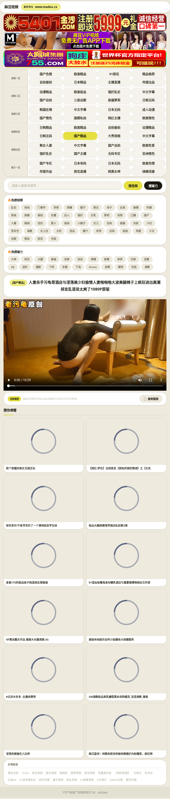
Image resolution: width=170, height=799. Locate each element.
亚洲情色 (148, 153)
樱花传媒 (131, 780)
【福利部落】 (122, 773)
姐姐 (125, 231)
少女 (152, 231)
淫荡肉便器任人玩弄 (18, 754)
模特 (120, 267)
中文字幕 (148, 92)
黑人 (53, 223)
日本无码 (114, 109)
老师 (98, 231)
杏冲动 (149, 773)
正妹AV (12, 780)
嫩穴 (85, 231)
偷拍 (40, 215)
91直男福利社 (27, 780)
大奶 (59, 231)
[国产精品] (18, 283)
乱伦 (13, 207)
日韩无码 (148, 100)
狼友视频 (71, 780)
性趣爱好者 (104, 773)
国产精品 (80, 136)
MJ (12, 267)
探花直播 (80, 171)
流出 (72, 231)
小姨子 (81, 223)
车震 (53, 215)
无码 (109, 223)
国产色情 (46, 74)
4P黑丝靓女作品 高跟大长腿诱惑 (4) (27, 639)
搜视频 (133, 186)
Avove (93, 267)
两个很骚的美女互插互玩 (20, 468)
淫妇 (40, 223)
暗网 (27, 223)
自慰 (13, 239)
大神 (13, 259)
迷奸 (25, 267)
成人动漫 (148, 109)
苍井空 (15, 231)
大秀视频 (114, 136)
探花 (27, 259)
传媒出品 (148, 82)
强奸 (80, 215)
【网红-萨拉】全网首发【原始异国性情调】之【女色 (120, 468)
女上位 (44, 231)
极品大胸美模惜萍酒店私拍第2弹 (108, 525)
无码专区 (114, 153)
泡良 (80, 259)
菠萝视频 (76, 773)
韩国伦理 (46, 109)
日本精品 (80, 82)
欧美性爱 (148, 145)
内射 (136, 223)
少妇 (149, 223)
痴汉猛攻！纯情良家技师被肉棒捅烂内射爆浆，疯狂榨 (121, 754)
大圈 (40, 259)
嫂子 (82, 207)
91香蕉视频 (87, 780)
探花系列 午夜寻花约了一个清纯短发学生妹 (31, 525)
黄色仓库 (13, 773)
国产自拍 (46, 100)
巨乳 (93, 215)
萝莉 (106, 215)
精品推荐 (148, 74)
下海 (78, 267)
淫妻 (146, 259)
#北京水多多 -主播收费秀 (21, 697)
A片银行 (102, 780)
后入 (67, 215)
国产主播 (80, 153)
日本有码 (80, 163)
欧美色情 (148, 163)
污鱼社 (137, 773)
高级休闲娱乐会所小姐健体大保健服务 (111, 639)
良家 (67, 259)
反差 (122, 207)
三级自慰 (80, 100)
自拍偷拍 (46, 82)
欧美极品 (80, 92)
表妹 (13, 215)
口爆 (133, 215)
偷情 (136, 207)
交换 (133, 259)
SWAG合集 (116, 780)
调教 (29, 231)
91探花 (114, 74)
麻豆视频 (37, 773)
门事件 (42, 207)
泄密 (56, 207)
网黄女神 (114, 171)
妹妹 (67, 223)
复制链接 (150, 399)
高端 (53, 259)
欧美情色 (148, 118)
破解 (122, 223)
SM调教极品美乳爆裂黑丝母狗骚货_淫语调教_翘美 (118, 697)
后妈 (112, 231)
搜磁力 (153, 186)
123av (25, 773)
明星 (138, 231)
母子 (109, 207)
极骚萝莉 (114, 100)
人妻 (13, 223)
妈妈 (27, 207)
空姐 (53, 239)
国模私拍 (80, 118)
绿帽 (93, 259)
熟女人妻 (46, 145)
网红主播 (114, 118)
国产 (146, 215)
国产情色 (46, 118)
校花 (40, 239)
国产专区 (46, 163)
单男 (120, 259)
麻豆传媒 (44, 780)
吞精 (107, 267)
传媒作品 (46, 171)
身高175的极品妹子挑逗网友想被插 (27, 582)
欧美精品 (80, 74)
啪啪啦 (64, 773)
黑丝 (27, 239)
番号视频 (58, 780)
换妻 (27, 215)
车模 (65, 267)
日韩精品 (46, 127)
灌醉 (38, 267)
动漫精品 (46, 92)
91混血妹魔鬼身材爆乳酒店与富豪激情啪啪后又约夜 (119, 582)
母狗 (120, 215)
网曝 (69, 207)
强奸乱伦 (114, 92)
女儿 (96, 223)
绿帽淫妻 (148, 171)
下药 (51, 267)
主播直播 (114, 82)
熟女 (96, 207)
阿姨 (149, 207)
